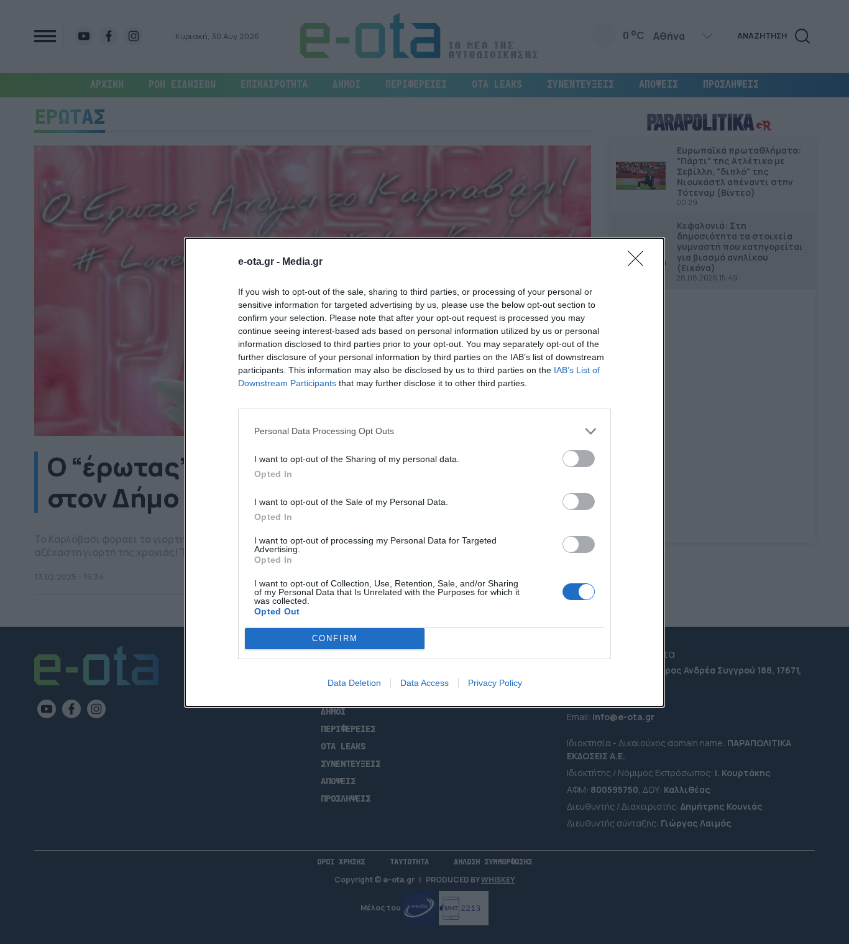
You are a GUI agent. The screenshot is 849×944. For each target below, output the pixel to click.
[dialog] (424, 472)
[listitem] (424, 431)
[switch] (578, 458)
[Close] (639, 262)
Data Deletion (354, 683)
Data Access (424, 683)
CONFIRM (335, 638)
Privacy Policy (495, 683)
